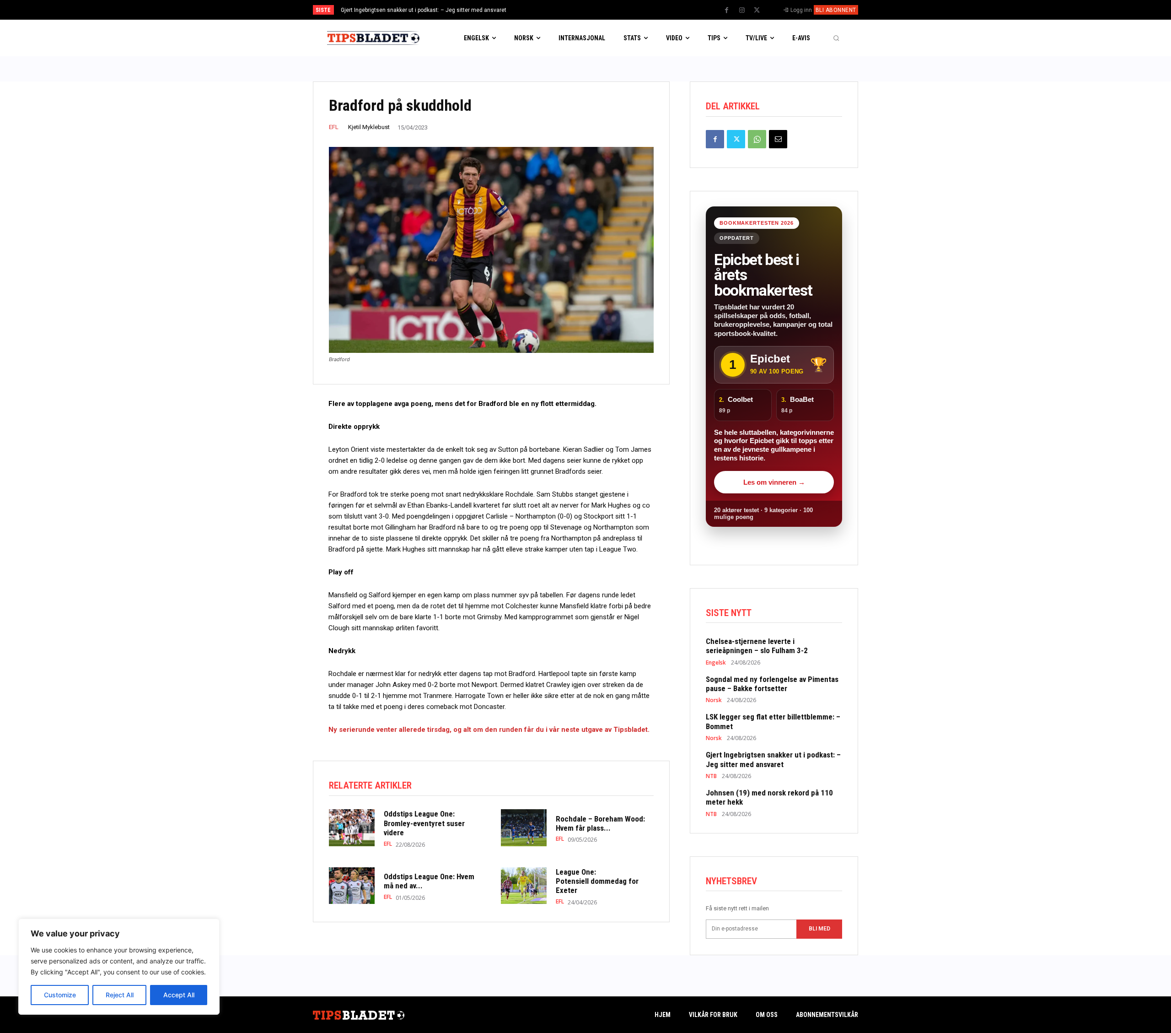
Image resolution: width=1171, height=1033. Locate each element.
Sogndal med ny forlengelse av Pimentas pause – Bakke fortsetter (772, 684)
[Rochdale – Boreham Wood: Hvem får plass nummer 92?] (524, 827)
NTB (711, 776)
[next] (616, 10)
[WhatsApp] (757, 139)
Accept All (178, 995)
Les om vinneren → (774, 482)
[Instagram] (742, 10)
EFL (333, 127)
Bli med (819, 928)
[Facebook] (726, 10)
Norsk (714, 700)
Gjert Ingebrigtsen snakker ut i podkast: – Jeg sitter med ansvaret (423, 10)
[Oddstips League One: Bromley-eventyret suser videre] (352, 827)
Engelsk (716, 662)
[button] (836, 38)
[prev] (601, 10)
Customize (60, 995)
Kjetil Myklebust (369, 127)
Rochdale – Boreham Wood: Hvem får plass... (600, 823)
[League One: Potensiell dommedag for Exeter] (524, 885)
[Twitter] (757, 10)
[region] (119, 967)
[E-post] (778, 139)
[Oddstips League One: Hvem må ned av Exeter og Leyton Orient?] (352, 885)
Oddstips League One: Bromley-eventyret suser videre (424, 823)
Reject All (120, 995)
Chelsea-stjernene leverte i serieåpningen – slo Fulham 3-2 (757, 646)
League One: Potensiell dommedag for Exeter (597, 881)
